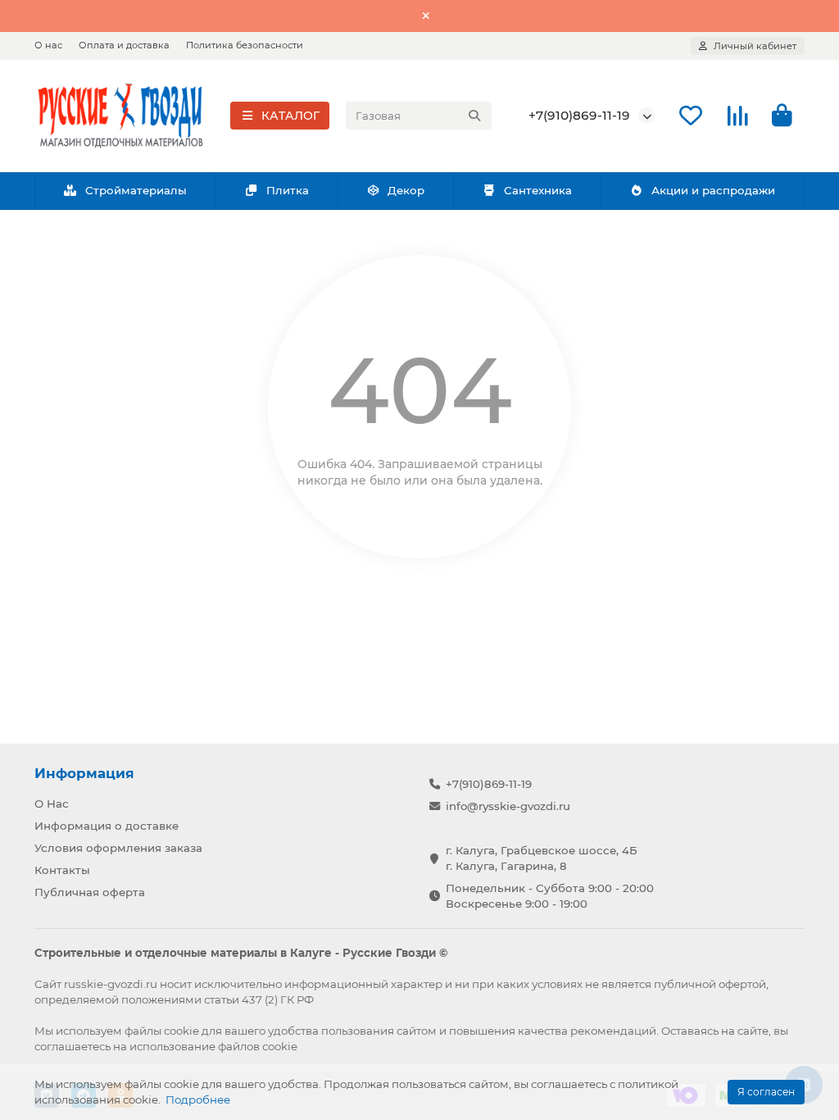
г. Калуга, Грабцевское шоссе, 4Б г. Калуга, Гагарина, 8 (541, 858)
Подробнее (198, 1099)
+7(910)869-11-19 (579, 115)
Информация (84, 773)
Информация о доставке (106, 825)
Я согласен (766, 1092)
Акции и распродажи (713, 190)
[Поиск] (474, 115)
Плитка (287, 190)
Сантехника (538, 190)
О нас (48, 45)
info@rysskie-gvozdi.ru (508, 806)
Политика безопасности (244, 45)
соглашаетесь (72, 1046)
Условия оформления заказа (118, 847)
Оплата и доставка (124, 45)
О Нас (51, 803)
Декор (406, 190)
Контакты (62, 869)
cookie (181, 1030)
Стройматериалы (136, 190)
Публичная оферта (89, 892)
